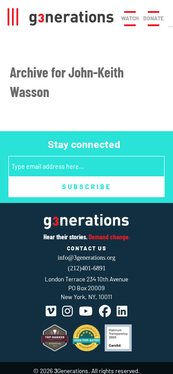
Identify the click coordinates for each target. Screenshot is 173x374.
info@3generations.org (86, 257)
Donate (153, 18)
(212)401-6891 (87, 268)
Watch (130, 18)
